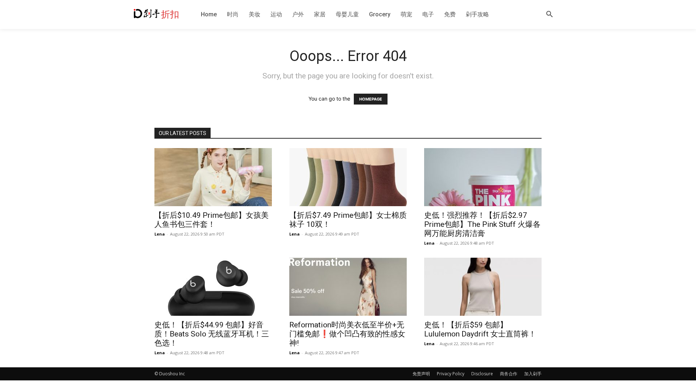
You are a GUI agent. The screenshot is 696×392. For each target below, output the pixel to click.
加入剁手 (533, 374)
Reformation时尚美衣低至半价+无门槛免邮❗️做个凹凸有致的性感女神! (347, 333)
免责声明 (421, 374)
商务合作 (508, 374)
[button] (549, 14)
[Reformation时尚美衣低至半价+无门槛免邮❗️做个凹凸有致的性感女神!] (348, 287)
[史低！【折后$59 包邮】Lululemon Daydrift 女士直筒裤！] (483, 287)
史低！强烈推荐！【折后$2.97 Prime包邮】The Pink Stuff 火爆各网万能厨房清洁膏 (482, 224)
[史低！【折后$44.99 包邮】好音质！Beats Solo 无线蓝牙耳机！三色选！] (213, 287)
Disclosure (482, 374)
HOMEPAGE (370, 99)
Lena (159, 234)
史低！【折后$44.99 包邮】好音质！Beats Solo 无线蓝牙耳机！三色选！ (211, 333)
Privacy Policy (450, 374)
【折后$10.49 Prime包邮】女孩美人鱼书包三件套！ (211, 220)
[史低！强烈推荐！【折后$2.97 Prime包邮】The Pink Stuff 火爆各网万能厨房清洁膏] (483, 177)
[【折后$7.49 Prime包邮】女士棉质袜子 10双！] (348, 177)
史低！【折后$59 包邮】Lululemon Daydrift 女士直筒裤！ (480, 329)
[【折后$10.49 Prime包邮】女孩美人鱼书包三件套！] (213, 177)
